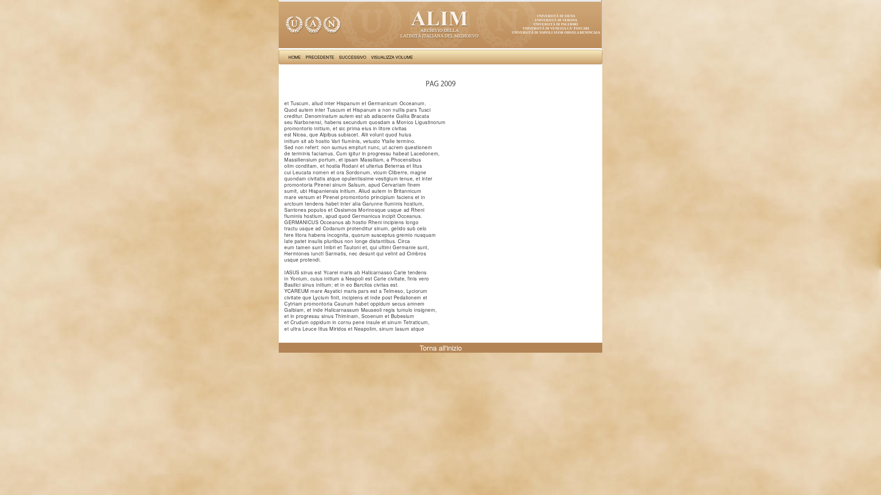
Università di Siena (556, 16)
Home (294, 57)
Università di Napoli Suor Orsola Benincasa (556, 32)
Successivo (352, 57)
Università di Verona (556, 20)
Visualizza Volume (392, 57)
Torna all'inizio (441, 348)
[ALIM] (440, 24)
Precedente (320, 57)
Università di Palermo (555, 24)
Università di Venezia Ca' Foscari (556, 28)
